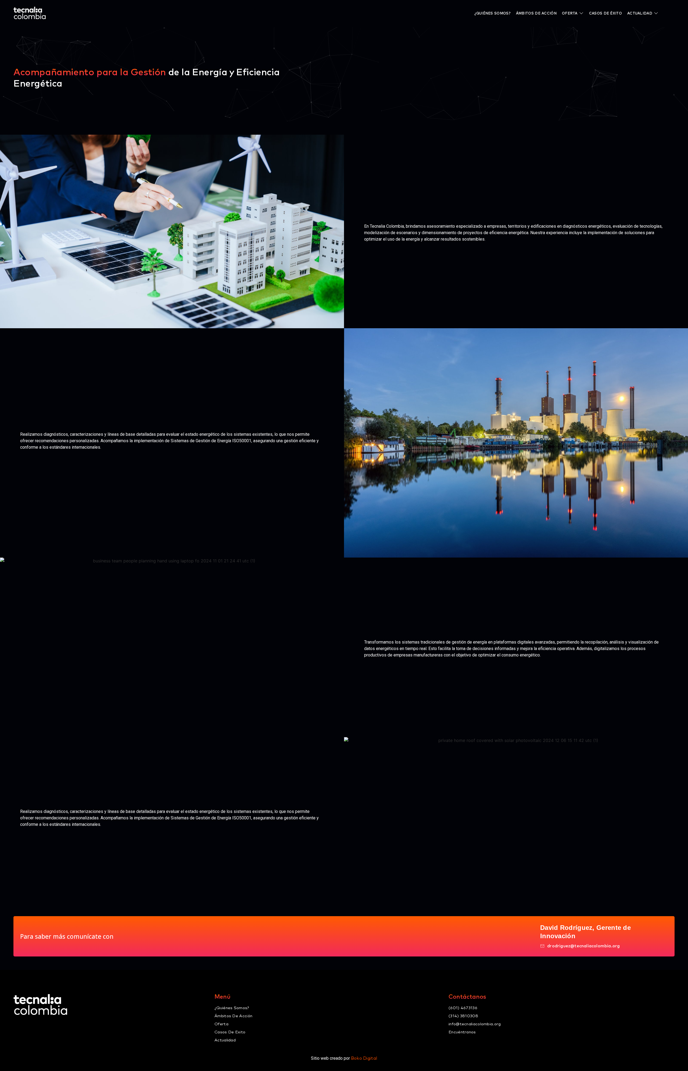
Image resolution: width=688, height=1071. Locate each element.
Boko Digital (364, 1058)
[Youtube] (67, 1026)
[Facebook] (16, 1026)
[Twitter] (29, 1026)
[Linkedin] (54, 1026)
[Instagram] (42, 1026)
